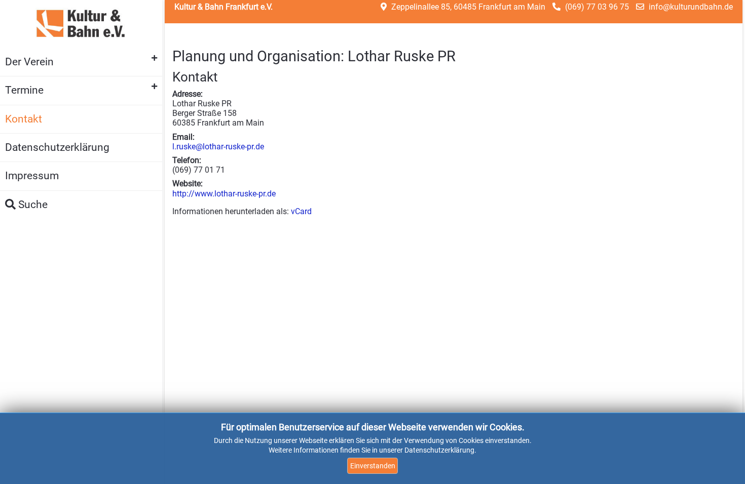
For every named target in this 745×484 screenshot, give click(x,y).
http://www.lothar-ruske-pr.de (224, 193)
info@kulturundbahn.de (691, 7)
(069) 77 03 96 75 (597, 7)
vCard (301, 211)
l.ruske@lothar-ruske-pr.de (218, 146)
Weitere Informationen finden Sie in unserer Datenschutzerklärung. (372, 450)
